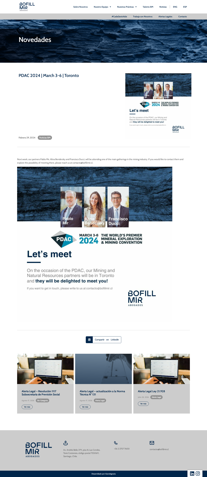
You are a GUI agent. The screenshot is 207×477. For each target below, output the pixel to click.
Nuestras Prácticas (125, 6)
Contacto (182, 16)
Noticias (163, 6)
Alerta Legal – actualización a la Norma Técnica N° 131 (102, 393)
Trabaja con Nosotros (142, 16)
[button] (103, 339)
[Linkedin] (192, 473)
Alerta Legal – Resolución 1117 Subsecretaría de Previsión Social (41, 393)
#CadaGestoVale (119, 16)
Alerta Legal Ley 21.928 (151, 391)
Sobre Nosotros (80, 6)
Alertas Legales (165, 16)
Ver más (27, 407)
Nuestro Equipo (101, 6)
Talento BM (148, 6)
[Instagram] (197, 473)
